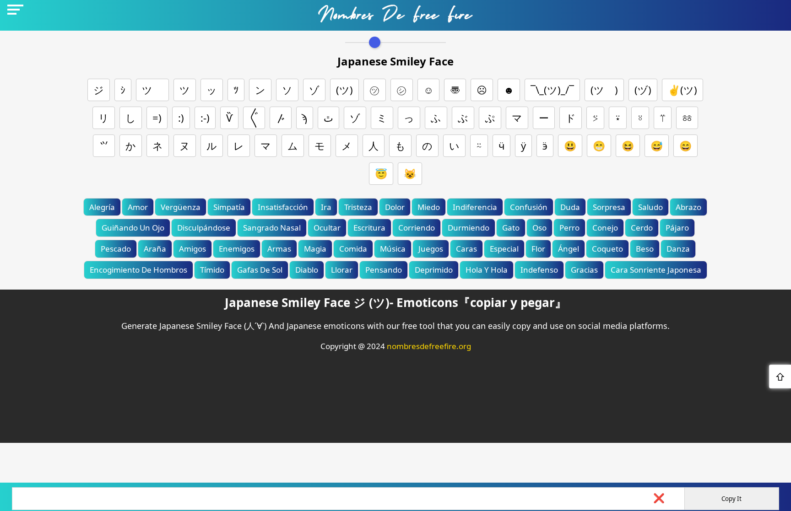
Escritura (369, 227)
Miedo (428, 207)
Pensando (383, 269)
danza (678, 248)
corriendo (416, 227)
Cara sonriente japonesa (656, 269)
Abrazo (688, 207)
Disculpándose (203, 227)
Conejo (605, 227)
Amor (138, 207)
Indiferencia (475, 207)
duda (570, 207)
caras (466, 248)
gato (511, 227)
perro (569, 227)
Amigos (192, 248)
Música (393, 248)
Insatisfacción (283, 207)
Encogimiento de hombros (138, 269)
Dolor (395, 207)
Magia (315, 248)
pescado (116, 248)
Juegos (430, 248)
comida (353, 248)
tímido (212, 269)
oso (539, 227)
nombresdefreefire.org (429, 346)
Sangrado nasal (272, 227)
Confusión (528, 207)
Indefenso (539, 269)
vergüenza (180, 207)
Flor (538, 248)
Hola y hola (487, 269)
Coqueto (607, 248)
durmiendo (468, 227)
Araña (155, 248)
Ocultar (327, 227)
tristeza (358, 207)
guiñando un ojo (133, 227)
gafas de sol (259, 269)
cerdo (642, 227)
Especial (504, 248)
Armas (279, 248)
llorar (341, 269)
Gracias (584, 269)
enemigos (237, 248)
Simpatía (229, 207)
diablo (306, 269)
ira (326, 207)
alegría (102, 207)
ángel (568, 248)
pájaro (677, 227)
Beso (645, 248)
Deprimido (434, 269)
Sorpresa (609, 207)
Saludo (650, 207)
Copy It (731, 499)
